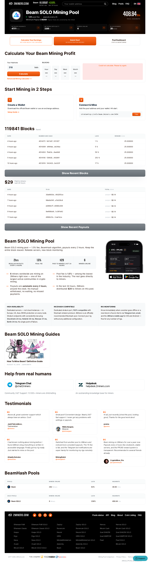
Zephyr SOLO (81, 524)
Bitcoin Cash (104, 528)
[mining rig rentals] (61, 557)
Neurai (59, 532)
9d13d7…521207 (53, 141)
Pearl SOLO (120, 540)
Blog (113, 515)
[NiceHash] (47, 557)
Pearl (102, 540)
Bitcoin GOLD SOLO (39, 548)
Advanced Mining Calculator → (19, 79)
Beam (13, 487)
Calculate (23, 74)
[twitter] (34, 515)
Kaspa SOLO (36, 532)
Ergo (15, 536)
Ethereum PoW (19, 524)
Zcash (16, 544)
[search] (105, 4)
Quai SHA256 (105, 532)
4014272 (42, 141)
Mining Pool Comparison (106, 557)
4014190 (42, 158)
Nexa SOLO (36, 540)
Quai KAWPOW (105, 536)
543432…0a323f (53, 163)
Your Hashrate (12, 63)
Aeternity (60, 544)
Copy (136, 114)
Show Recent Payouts (75, 227)
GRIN (59, 536)
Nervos (102, 524)
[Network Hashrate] (38, 27)
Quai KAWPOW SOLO (124, 536)
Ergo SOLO (36, 536)
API (107, 515)
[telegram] (50, 515)
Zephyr (59, 524)
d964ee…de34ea (53, 147)
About (120, 515)
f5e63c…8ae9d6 (53, 152)
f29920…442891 (53, 158)
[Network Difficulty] (71, 27)
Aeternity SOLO (82, 544)
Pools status (98, 515)
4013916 (42, 163)
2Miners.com (20, 557)
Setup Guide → (13, 112)
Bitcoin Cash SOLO (123, 528)
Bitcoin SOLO (121, 544)
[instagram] (40, 515)
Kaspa (16, 532)
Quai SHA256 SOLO (123, 532)
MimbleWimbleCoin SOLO (85, 540)
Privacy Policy (121, 557)
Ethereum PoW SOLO (40, 524)
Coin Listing (130, 515)
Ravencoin (61, 528)
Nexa (16, 540)
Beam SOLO (16, 501)
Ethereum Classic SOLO (40, 528)
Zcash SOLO (36, 544)
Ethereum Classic (20, 528)
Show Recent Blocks (75, 173)
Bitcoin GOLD (19, 548)
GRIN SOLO (80, 536)
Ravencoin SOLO (82, 528)
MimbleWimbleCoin (64, 540)
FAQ (140, 515)
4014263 (42, 152)
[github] (45, 515)
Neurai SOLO (81, 532)
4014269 (42, 147)
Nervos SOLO (121, 524)
